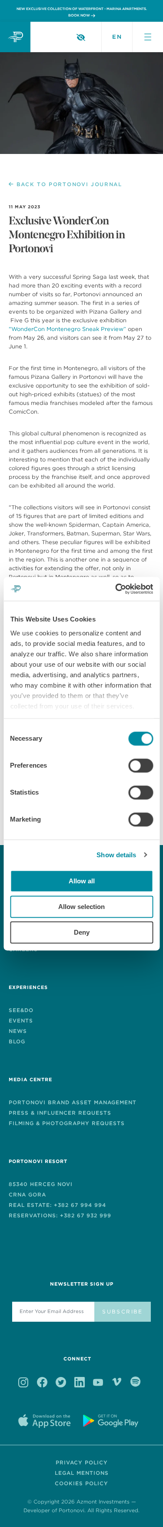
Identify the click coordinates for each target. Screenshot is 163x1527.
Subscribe (122, 1311)
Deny (82, 932)
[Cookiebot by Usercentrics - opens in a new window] (116, 589)
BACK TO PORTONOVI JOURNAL (69, 184)
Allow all (82, 881)
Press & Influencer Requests (60, 1112)
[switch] (140, 765)
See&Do (21, 1010)
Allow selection (81, 906)
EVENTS (21, 1020)
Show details (116, 855)
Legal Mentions (82, 1473)
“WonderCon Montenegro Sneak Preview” (67, 329)
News (18, 1031)
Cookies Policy (81, 1483)
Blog (17, 1041)
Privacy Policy (82, 1462)
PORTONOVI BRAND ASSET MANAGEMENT (72, 1102)
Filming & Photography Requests (67, 1123)
